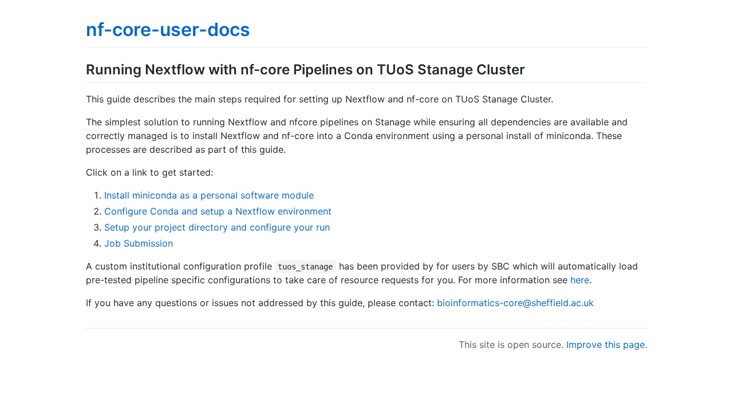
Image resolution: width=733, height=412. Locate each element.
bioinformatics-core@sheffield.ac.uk (515, 302)
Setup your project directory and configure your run (217, 227)
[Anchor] (532, 68)
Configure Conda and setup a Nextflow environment (218, 211)
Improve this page (605, 344)
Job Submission (138, 243)
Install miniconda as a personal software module (209, 195)
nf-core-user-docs (168, 29)
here (579, 280)
